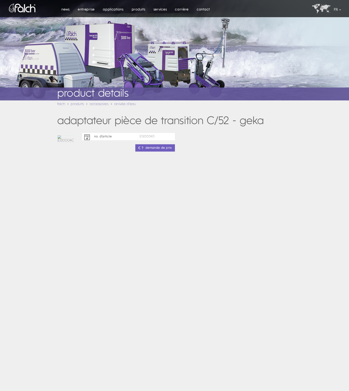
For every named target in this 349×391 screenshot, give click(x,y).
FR (336, 10)
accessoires (99, 104)
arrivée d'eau (125, 104)
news (65, 9)
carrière (182, 9)
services (160, 9)
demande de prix (158, 147)
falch (61, 104)
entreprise (86, 9)
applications (113, 9)
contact (203, 9)
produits (138, 9)
